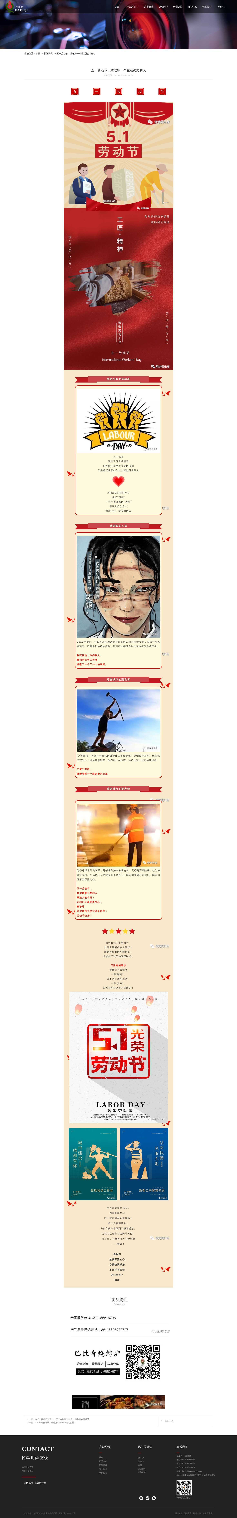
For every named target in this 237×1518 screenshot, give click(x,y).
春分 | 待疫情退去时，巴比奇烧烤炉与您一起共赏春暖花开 (62, 1419)
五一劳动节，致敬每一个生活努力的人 (76, 53)
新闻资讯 (48, 53)
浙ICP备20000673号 (67, 1513)
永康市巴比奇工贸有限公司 (45, 1513)
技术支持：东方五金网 (202, 1513)
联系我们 (103, 1473)
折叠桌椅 (142, 1472)
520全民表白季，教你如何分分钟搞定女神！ (55, 1422)
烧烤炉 (141, 1457)
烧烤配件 (142, 1469)
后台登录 (188, 1513)
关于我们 (103, 1469)
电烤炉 (141, 1461)
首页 (38, 53)
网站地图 (179, 1513)
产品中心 (103, 1461)
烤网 (140, 1465)
